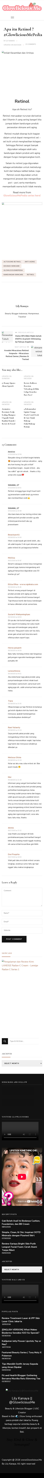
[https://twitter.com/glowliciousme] (22, 1091)
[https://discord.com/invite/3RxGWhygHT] (30, 1102)
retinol (30, 275)
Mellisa (11, 558)
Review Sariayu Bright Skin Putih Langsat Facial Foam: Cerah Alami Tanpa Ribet (19, 1247)
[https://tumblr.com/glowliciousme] (6, 1102)
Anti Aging (30, 262)
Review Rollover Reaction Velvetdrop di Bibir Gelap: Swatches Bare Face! (31, 389)
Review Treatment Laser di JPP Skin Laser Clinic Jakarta (21, 1320)
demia (11, 827)
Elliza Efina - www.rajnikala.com (23, 584)
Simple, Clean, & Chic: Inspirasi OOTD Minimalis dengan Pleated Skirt (21, 1234)
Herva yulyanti (14, 647)
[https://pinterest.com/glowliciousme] (14, 1102)
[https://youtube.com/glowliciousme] (6, 1091)
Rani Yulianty (14, 727)
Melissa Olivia (14, 757)
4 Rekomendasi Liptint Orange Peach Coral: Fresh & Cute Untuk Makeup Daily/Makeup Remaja (31, 418)
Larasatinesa (14, 671)
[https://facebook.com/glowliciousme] (30, 1091)
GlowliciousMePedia (13, 270)
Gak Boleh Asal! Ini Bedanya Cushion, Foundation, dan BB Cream (21, 1222)
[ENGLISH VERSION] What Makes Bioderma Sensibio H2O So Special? (20, 1331)
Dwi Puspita (13, 854)
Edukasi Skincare (12, 266)
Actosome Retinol (12, 262)
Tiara (10, 701)
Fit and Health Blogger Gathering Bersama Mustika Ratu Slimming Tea (21, 1377)
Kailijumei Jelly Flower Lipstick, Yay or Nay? (21, 1343)
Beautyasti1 (14, 534)
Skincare (7, 953)
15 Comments (30, 44)
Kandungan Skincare (13, 275)
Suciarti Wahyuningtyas (19, 614)
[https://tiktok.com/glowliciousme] (22, 1102)
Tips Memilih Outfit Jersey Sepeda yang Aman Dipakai (20, 1365)
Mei (9, 777)
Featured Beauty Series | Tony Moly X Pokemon (21, 1354)
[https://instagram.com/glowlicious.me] (14, 1091)
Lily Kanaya (10, 41)
